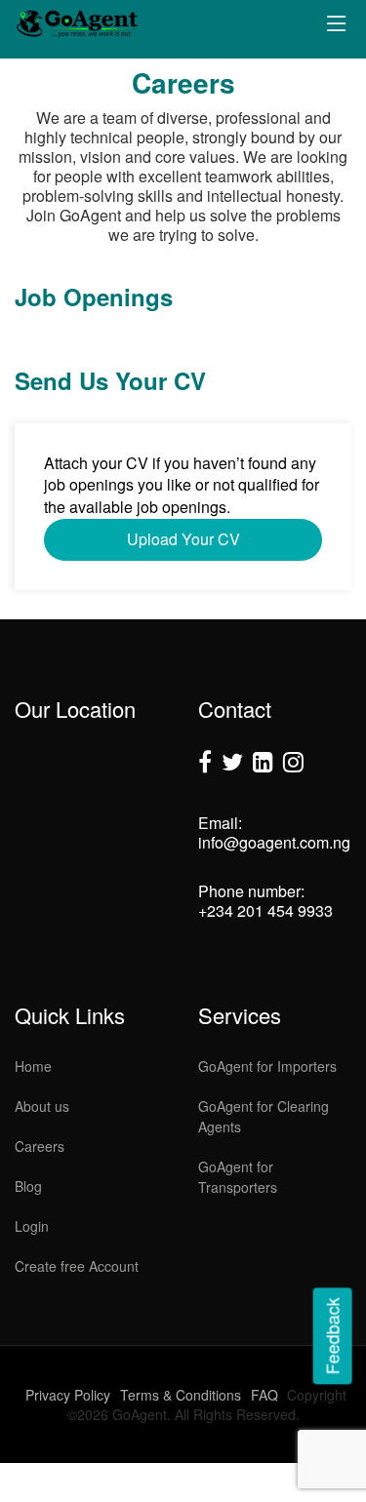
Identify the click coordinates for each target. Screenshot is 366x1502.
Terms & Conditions (180, 1394)
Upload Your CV (183, 539)
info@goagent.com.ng (274, 842)
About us (42, 1106)
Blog (28, 1186)
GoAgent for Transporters (237, 1177)
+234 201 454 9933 (265, 910)
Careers (39, 1146)
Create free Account (77, 1266)
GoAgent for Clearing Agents (263, 1116)
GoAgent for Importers (267, 1066)
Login (32, 1226)
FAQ (264, 1394)
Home (33, 1066)
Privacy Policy (67, 1394)
